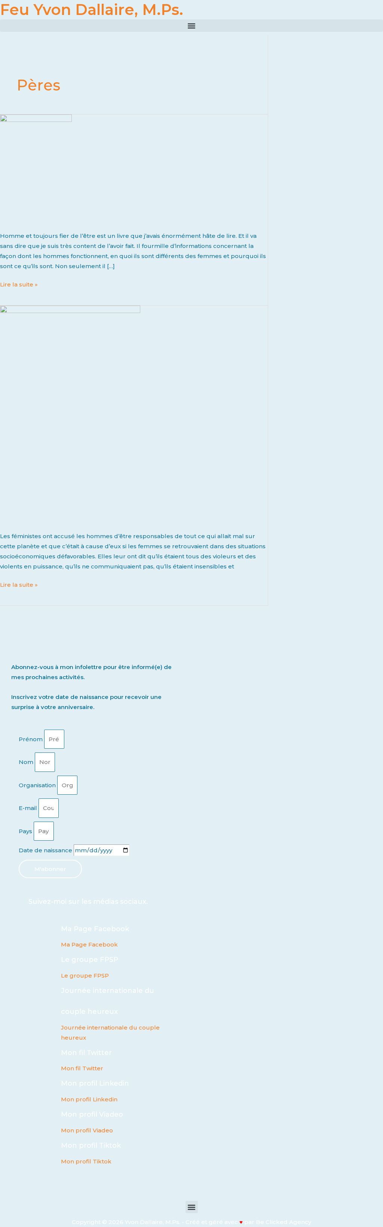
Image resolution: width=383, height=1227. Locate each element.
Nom (27, 762)
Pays (26, 831)
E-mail (29, 808)
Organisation (38, 785)
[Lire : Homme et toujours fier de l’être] (36, 167)
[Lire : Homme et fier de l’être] (70, 413)
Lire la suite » (19, 283)
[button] (191, 25)
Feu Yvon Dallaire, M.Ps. (91, 9)
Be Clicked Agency (283, 1222)
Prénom (31, 739)
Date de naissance (46, 850)
